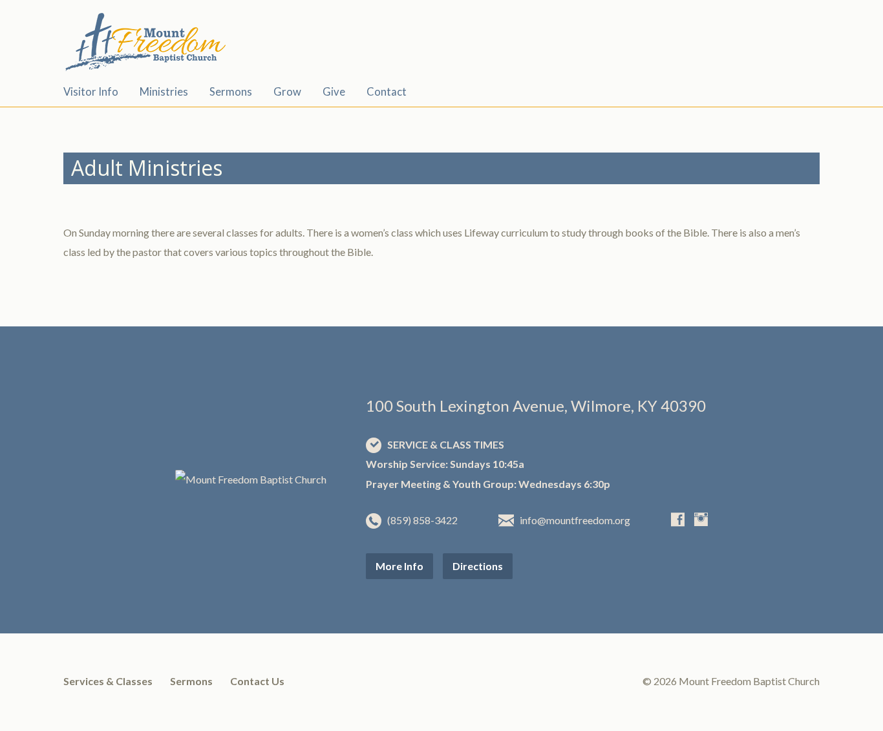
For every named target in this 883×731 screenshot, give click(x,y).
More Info (399, 566)
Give (334, 92)
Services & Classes (108, 681)
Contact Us (257, 681)
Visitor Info (90, 92)
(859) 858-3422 (422, 520)
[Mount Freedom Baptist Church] (250, 479)
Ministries (164, 92)
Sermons (230, 92)
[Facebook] (678, 519)
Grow (287, 92)
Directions (477, 566)
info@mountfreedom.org (575, 520)
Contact (387, 92)
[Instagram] (701, 519)
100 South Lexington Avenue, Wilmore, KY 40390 (536, 405)
